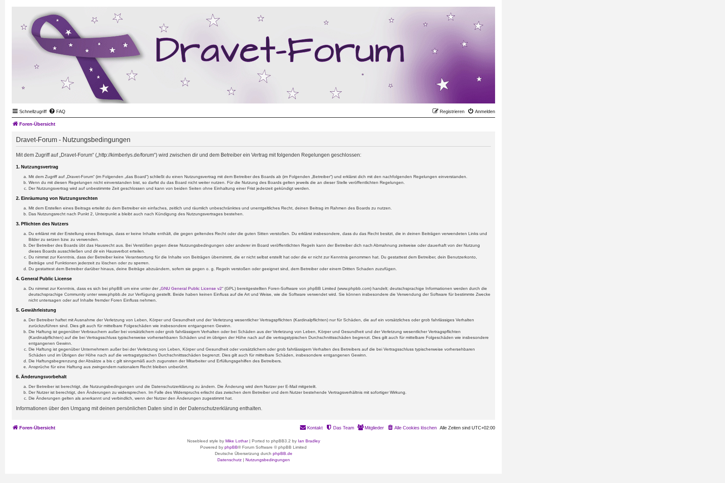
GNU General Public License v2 (191, 288)
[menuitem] (57, 111)
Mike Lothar (236, 441)
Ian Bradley (309, 441)
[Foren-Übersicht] (447, 90)
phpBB (231, 447)
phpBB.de (282, 453)
